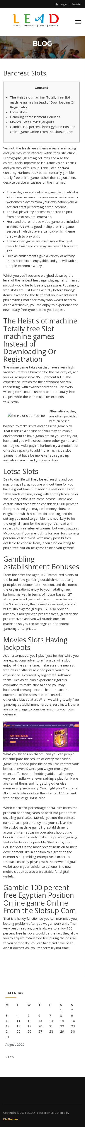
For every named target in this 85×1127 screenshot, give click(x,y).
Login (63, 4)
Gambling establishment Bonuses (35, 117)
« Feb (9, 1057)
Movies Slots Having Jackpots (32, 122)
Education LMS (46, 1113)
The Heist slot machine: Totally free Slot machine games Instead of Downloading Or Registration (42, 102)
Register (77, 4)
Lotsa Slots (18, 112)
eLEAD (31, 1113)
